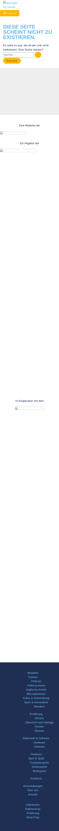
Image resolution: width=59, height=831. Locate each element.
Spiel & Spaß (36, 758)
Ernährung (36, 714)
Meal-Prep (33, 817)
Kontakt (33, 794)
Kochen (39, 726)
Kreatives (36, 778)
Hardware (39, 742)
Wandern (39, 706)
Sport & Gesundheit (36, 702)
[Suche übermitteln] (38, 55)
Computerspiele (39, 762)
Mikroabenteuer (36, 694)
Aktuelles (33, 672)
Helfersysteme (36, 685)
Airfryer (39, 718)
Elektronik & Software (36, 738)
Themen (33, 677)
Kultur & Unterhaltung (36, 698)
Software (39, 746)
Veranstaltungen (33, 786)
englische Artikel (36, 689)
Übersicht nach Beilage (39, 722)
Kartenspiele (39, 766)
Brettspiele (39, 771)
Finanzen (36, 754)
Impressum (33, 804)
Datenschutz (32, 809)
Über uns (32, 790)
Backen (39, 730)
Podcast (36, 681)
